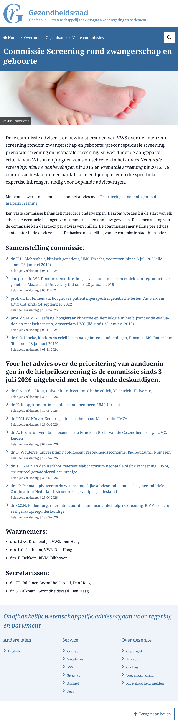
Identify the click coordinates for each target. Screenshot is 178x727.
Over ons (32, 37)
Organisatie (56, 37)
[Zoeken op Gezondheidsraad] (169, 37)
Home (13, 37)
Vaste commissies (88, 37)
